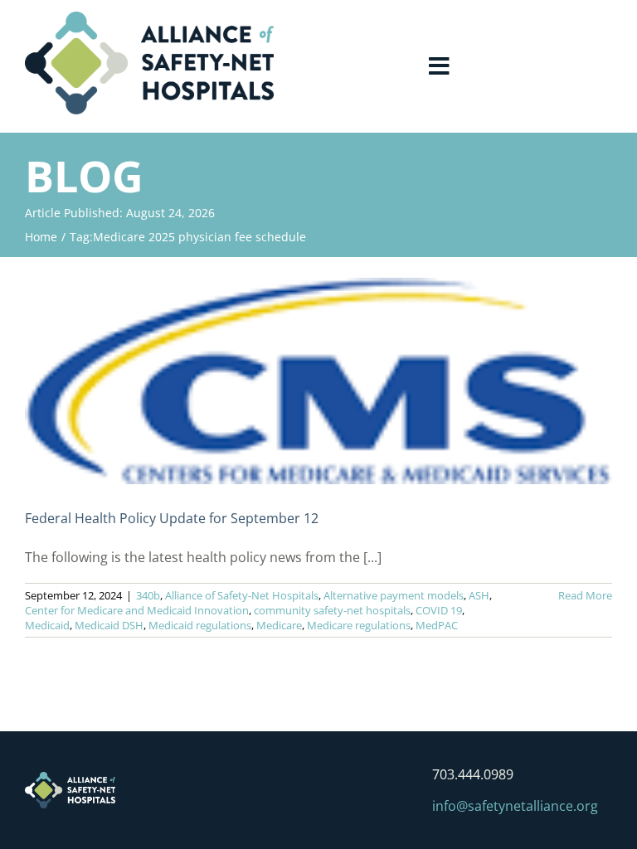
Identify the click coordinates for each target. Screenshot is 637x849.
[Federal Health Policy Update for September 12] (318, 381)
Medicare (279, 625)
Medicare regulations (359, 625)
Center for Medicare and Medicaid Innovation (137, 610)
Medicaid (47, 625)
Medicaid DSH (109, 625)
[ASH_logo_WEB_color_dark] (149, 18)
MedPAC (437, 625)
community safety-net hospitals (332, 610)
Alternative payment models (393, 595)
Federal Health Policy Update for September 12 (171, 518)
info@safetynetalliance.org (515, 806)
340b (148, 595)
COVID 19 (439, 610)
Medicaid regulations (199, 625)
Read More (585, 595)
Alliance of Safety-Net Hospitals (241, 595)
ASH (479, 595)
